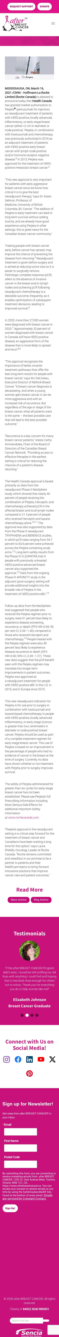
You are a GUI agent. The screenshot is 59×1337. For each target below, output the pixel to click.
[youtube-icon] (41, 1059)
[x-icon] (52, 1059)
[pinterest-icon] (29, 1073)
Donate (44, 6)
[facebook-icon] (18, 1059)
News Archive (18, 899)
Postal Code (12, 1157)
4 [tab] (37, 1015)
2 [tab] (27, 1015)
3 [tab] (32, 1015)
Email (7, 1124)
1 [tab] (22, 1015)
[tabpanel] (29, 975)
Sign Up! (10, 1208)
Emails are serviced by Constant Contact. (27, 1196)
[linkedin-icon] (29, 1059)
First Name (11, 1140)
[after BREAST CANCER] (15, 23)
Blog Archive (41, 899)
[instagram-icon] (6, 1059)
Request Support (21, 6)
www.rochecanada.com (23, 817)
